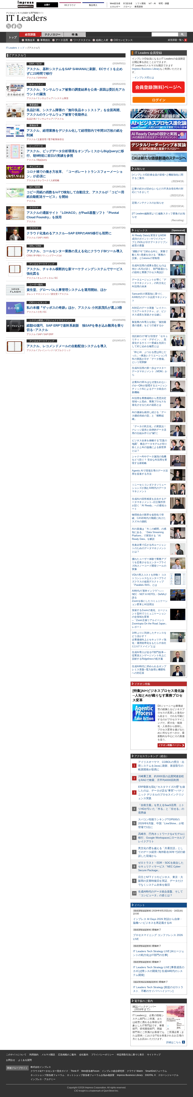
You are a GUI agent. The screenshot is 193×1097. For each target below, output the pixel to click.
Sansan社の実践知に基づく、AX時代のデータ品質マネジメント (149, 297)
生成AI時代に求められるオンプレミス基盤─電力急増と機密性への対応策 (149, 670)
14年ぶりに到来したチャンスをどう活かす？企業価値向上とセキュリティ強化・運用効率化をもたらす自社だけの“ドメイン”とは (149, 639)
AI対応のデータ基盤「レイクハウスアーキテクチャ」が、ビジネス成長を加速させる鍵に (149, 311)
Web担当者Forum (90, 1071)
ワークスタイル (81, 40)
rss (19, 26)
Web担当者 (115, 3)
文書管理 (41, 139)
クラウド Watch (135, 1071)
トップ (13, 37)
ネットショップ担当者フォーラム (47, 1075)
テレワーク (43, 180)
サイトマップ (154, 1054)
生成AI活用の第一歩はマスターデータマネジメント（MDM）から (149, 371)
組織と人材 (102, 40)
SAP (39, 237)
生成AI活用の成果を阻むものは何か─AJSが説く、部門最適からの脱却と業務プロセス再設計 (150, 269)
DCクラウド (70, 5)
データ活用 (62, 40)
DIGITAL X (150, 1075)
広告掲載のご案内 (67, 1054)
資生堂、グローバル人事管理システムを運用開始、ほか (67, 290)
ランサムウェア (45, 98)
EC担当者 (127, 3)
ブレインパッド (45, 350)
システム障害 (61, 98)
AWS (46, 237)
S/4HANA (42, 77)
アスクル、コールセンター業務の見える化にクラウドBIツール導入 (75, 251)
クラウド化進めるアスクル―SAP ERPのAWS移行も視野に (69, 233)
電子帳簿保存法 (56, 139)
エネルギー (115, 7)
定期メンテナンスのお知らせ (148, 202)
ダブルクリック (63, 350)
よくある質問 (25, 1060)
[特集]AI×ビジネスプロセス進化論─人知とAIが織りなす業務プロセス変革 (158, 695)
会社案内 (83, 1054)
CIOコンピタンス (123, 40)
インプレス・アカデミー (43, 1079)
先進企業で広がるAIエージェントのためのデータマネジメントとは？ (149, 548)
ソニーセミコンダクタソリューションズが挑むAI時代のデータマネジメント (149, 488)
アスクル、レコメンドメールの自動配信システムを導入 (67, 346)
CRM (29, 255)
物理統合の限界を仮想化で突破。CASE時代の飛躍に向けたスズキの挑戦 (149, 518)
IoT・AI (152, 3)
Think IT (75, 1071)
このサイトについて (16, 1054)
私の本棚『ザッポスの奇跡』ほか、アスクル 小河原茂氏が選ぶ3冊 (74, 307)
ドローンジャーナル (168, 1075)
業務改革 (30, 40)
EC (56, 278)
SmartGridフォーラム (156, 1071)
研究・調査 (164, 3)
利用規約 (33, 1054)
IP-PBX (37, 255)
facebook (14, 26)
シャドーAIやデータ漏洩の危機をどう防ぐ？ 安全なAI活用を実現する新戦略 (149, 460)
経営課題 (30, 34)
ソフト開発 (140, 3)
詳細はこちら (173, 1042)
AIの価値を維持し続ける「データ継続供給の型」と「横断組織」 (149, 415)
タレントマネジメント (38, 294)
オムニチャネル (45, 278)
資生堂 (54, 294)
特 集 (75, 34)
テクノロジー (53, 34)
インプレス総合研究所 (113, 1071)
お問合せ (10, 1060)
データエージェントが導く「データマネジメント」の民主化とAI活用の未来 (149, 283)
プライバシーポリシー (102, 1054)
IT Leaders (26, 18)
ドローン (127, 7)
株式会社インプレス (41, 1067)
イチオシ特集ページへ (169, 745)
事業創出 (45, 40)
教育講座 (139, 7)
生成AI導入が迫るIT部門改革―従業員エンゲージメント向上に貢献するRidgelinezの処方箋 (149, 655)
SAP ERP (48, 334)
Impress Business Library (146, 68)
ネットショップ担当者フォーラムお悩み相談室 (90, 1075)
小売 (39, 312)
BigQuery (42, 160)
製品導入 (93, 5)
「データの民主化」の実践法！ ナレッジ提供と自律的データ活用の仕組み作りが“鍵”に (149, 430)
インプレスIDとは (144, 77)
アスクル (31, 77)
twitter (8, 26)
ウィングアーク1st (52, 255)
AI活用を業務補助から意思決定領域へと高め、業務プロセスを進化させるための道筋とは (149, 401)
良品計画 (31, 119)
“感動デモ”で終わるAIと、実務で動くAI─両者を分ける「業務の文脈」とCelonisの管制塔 (150, 255)
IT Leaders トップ (15, 48)
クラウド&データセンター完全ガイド (49, 1071)
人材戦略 (54, 180)
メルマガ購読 (48, 1054)
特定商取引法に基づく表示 (130, 1054)
